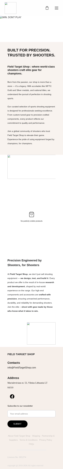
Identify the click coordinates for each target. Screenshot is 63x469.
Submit (17, 424)
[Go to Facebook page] (12, 396)
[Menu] (56, 8)
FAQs (31, 444)
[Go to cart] (47, 8)
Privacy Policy (46, 440)
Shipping (36, 436)
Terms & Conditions (28, 440)
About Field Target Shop (19, 436)
